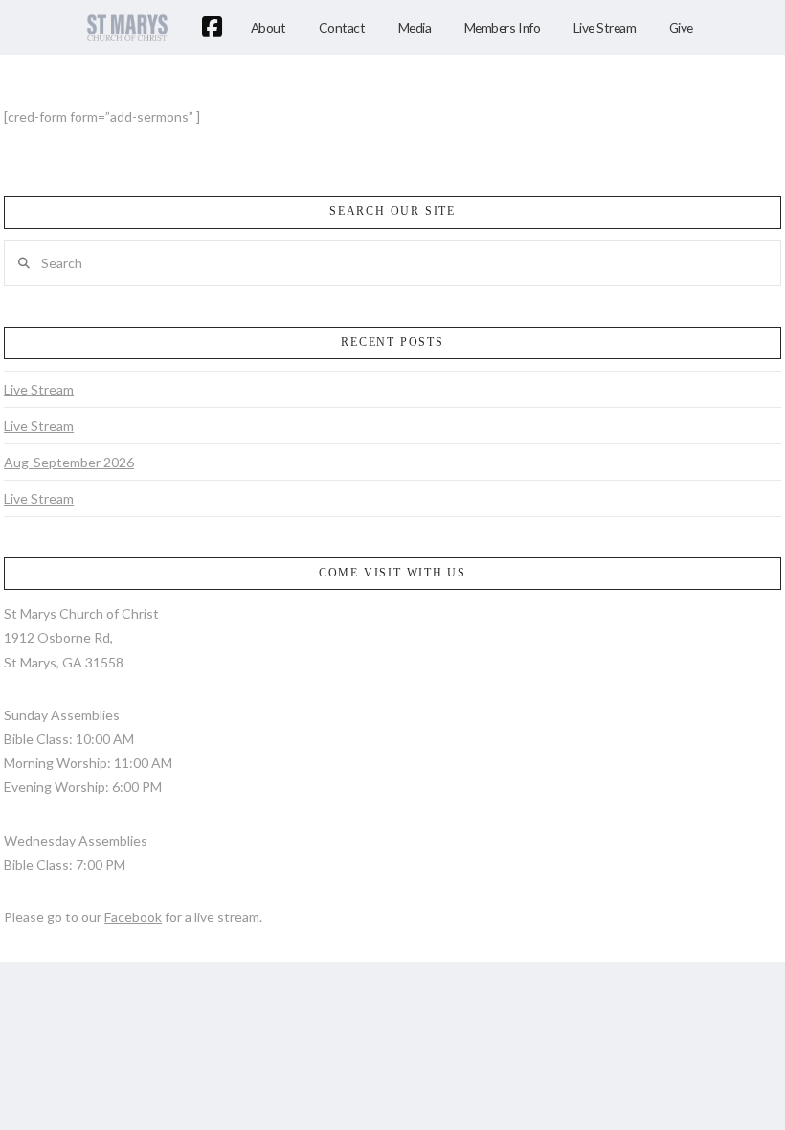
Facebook (133, 917)
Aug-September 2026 (69, 462)
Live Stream (39, 389)
